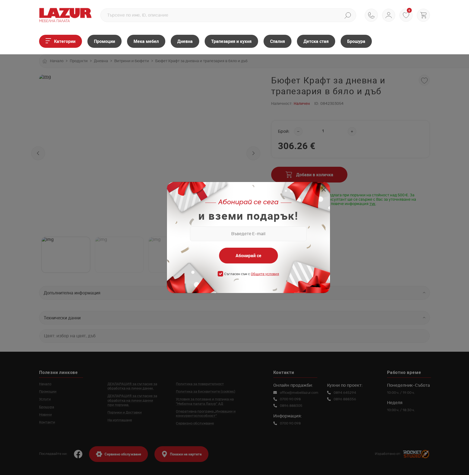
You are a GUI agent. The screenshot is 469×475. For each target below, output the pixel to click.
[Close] (324, 190)
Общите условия (265, 274)
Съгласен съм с (251, 274)
